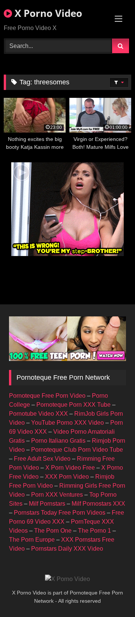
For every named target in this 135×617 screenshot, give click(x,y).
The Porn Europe (32, 539)
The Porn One (53, 530)
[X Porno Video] (67, 579)
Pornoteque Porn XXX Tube (73, 404)
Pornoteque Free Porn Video (47, 395)
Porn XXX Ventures (57, 494)
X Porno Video (47, 13)
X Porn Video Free (70, 467)
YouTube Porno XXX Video (67, 422)
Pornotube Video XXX (38, 413)
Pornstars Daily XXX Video (67, 548)
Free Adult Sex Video (42, 458)
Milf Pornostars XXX (98, 503)
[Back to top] (112, 594)
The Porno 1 (94, 530)
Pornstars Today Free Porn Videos (59, 512)
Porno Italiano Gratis (58, 440)
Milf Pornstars (47, 503)
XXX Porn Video (67, 476)
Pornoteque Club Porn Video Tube (77, 449)
